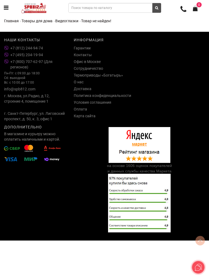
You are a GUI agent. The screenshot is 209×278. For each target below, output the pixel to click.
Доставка (82, 89)
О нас (79, 82)
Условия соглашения (92, 102)
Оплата (80, 109)
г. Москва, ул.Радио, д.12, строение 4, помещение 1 (27, 98)
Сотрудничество (88, 68)
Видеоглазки (66, 21)
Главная (11, 21)
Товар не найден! (96, 21)
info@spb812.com (19, 89)
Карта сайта (85, 116)
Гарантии (82, 48)
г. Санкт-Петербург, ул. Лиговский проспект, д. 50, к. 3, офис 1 (34, 116)
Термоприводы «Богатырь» (98, 75)
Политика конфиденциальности (102, 95)
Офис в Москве (87, 61)
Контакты (83, 55)
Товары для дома (37, 21)
